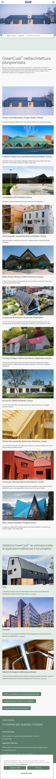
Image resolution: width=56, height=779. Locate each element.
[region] (26, 766)
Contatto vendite (8, 739)
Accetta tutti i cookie (15, 768)
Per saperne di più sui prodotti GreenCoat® (16, 708)
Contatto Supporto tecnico (10, 750)
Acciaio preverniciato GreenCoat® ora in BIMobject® (19, 701)
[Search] (2, 2)
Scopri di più (33, 594)
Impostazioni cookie (26, 773)
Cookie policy (24, 764)
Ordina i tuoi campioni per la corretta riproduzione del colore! (21, 694)
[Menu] (53, 2)
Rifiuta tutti (38, 768)
